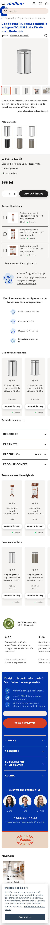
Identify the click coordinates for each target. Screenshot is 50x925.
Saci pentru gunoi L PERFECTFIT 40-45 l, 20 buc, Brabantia (31, 232)
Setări (8, 909)
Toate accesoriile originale (19, 263)
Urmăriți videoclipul (26, 284)
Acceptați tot (25, 917)
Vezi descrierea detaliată (32, 111)
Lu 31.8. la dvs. (10, 159)
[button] (12, 593)
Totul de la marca (11, 420)
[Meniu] (3, 3)
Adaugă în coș (33, 194)
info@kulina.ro (25, 818)
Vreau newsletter (25, 723)
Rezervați (34, 164)
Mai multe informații (34, 906)
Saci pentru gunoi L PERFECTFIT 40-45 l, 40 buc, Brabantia (31, 249)
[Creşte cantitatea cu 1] (14, 193)
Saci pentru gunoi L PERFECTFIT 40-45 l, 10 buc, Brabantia (31, 216)
